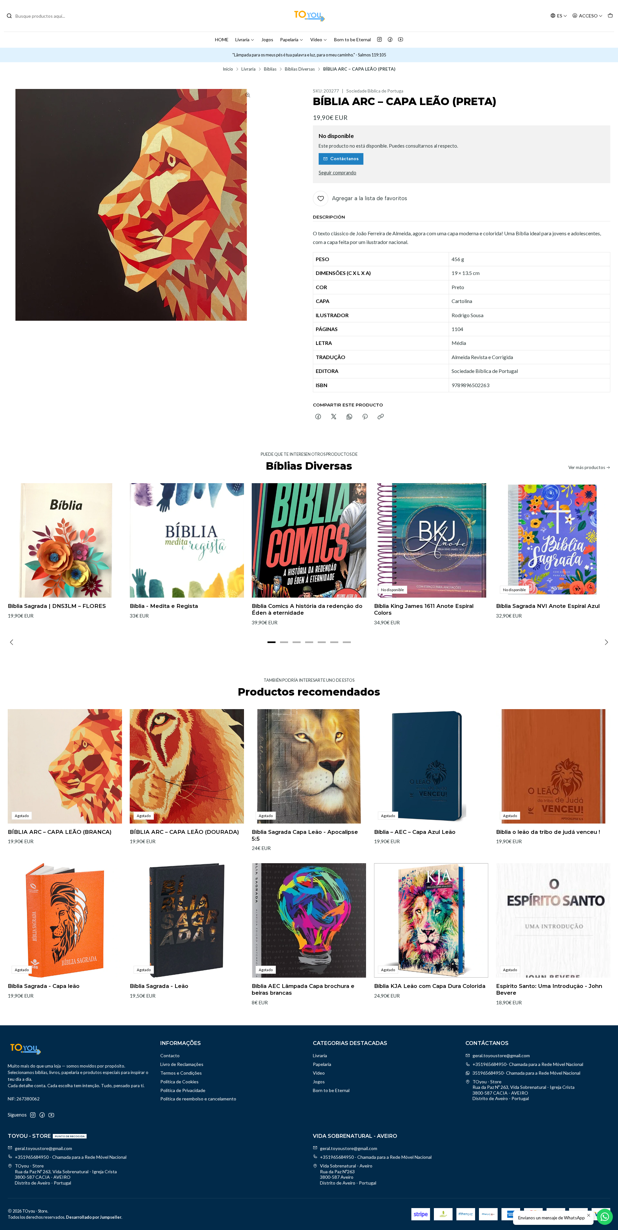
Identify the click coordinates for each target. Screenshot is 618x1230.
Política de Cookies (179, 1081)
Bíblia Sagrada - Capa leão (44, 986)
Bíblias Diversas (300, 69)
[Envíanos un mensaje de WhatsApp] (605, 1217)
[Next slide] (605, 642)
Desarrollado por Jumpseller (93, 1217)
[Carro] (610, 16)
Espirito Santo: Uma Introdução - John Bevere (549, 989)
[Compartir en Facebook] (318, 417)
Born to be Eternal (352, 39)
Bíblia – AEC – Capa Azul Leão (414, 832)
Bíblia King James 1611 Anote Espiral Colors (423, 609)
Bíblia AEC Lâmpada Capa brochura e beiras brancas (303, 989)
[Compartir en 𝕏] (333, 417)
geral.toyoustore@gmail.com (501, 1055)
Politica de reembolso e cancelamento (198, 1098)
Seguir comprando (337, 173)
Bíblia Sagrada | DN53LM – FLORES (57, 606)
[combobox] (39, 15)
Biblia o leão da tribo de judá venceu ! (548, 832)
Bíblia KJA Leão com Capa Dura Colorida (429, 986)
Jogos (267, 39)
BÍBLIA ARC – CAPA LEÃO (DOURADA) (184, 832)
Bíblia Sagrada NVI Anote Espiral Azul (548, 606)
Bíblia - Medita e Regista (164, 606)
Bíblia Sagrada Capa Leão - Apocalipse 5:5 (305, 835)
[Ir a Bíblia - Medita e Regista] (187, 540)
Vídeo (316, 39)
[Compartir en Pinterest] (365, 417)
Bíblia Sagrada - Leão (159, 986)
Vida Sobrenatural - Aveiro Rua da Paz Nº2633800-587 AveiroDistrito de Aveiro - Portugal (348, 1174)
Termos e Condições (181, 1073)
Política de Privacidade (182, 1090)
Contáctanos (344, 158)
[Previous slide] (12, 642)
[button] (271, 642)
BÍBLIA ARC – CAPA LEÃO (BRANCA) (60, 832)
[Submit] (9, 15)
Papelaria (289, 39)
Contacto (170, 1055)
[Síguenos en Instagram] (379, 40)
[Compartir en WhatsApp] (349, 417)
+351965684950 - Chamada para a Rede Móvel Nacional (70, 1157)
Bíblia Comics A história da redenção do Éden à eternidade (307, 609)
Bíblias (270, 69)
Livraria (242, 39)
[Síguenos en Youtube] (400, 40)
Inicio (228, 69)
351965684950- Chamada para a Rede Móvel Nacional (526, 1073)
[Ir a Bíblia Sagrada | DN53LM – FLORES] (65, 540)
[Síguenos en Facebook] (390, 40)
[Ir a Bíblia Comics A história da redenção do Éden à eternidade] (309, 540)
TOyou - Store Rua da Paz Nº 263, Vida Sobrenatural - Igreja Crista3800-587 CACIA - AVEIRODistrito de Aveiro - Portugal (524, 1090)
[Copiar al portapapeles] (380, 417)
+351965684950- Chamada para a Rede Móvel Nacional (528, 1064)
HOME (222, 39)
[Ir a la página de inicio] (309, 16)
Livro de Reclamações (181, 1064)
